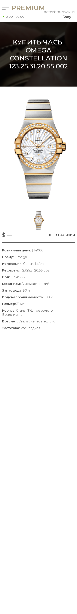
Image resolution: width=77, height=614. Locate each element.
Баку (66, 17)
